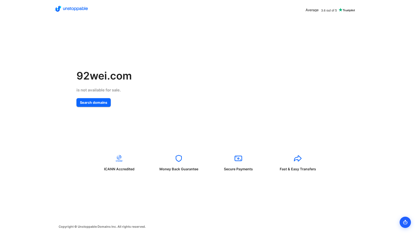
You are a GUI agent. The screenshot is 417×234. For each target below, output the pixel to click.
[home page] (71, 8)
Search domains (93, 102)
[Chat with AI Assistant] (405, 222)
